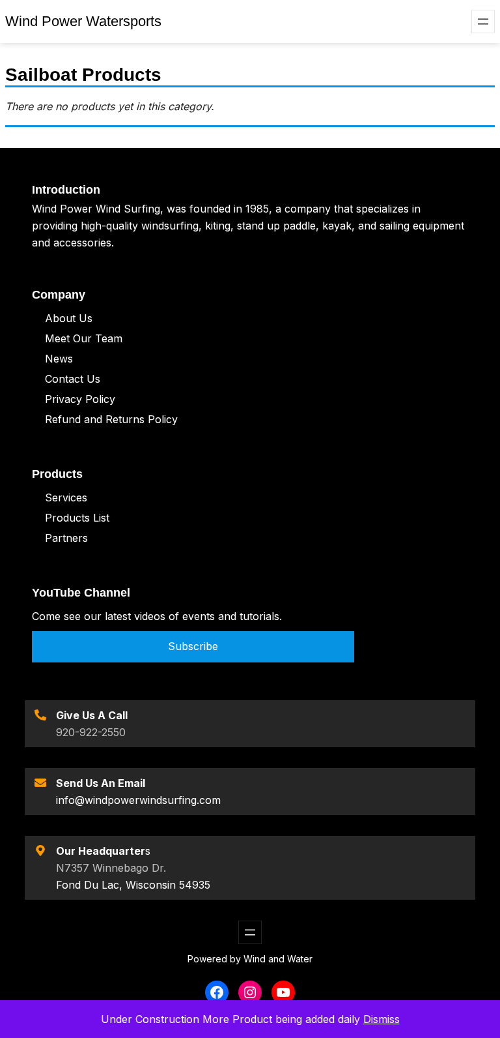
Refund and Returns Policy (111, 419)
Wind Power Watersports (83, 21)
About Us (68, 318)
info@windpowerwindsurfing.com (138, 800)
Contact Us (72, 378)
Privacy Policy (80, 399)
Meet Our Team (83, 338)
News (59, 358)
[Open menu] (483, 21)
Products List (77, 517)
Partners (66, 537)
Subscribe (193, 646)
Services (66, 497)
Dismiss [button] (381, 1019)
